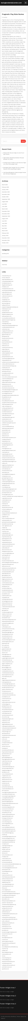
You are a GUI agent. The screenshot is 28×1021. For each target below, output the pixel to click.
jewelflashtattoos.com (7, 332)
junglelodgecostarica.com (8, 658)
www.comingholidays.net (8, 553)
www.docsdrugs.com (7, 821)
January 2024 (5, 235)
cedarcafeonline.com (7, 292)
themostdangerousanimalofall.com (10, 562)
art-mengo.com (5, 647)
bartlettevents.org (6, 371)
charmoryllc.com (6, 557)
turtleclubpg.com (6, 704)
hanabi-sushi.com (6, 849)
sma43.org (4, 834)
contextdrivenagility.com (8, 623)
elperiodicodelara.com (7, 279)
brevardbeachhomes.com (8, 400)
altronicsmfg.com (6, 303)
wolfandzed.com (6, 851)
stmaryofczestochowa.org (8, 628)
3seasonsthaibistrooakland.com (9, 513)
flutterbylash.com (6, 924)
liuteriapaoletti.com (6, 682)
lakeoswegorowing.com (7, 941)
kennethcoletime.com (7, 636)
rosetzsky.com (5, 608)
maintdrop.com (5, 343)
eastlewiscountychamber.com (9, 568)
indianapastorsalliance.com (8, 726)
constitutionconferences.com (9, 735)
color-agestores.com (7, 525)
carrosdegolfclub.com (7, 393)
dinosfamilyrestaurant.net (8, 388)
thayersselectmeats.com (8, 752)
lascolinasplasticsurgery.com (9, 831)
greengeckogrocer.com (7, 478)
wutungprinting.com (6, 669)
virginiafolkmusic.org (7, 498)
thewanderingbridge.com (8, 632)
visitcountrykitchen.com (7, 661)
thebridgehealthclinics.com (8, 759)
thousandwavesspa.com (7, 709)
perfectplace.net (6, 511)
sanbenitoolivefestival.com (8, 544)
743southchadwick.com (7, 404)
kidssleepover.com (6, 308)
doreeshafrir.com (6, 617)
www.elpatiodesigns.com (8, 884)
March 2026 (5, 184)
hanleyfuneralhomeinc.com (8, 457)
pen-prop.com (5, 790)
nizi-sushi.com (5, 645)
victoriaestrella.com (6, 707)
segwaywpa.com (6, 755)
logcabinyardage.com (7, 770)
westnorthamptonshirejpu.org (9, 365)
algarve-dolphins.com (7, 663)
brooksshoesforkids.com (8, 750)
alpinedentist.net (6, 351)
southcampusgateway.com (8, 358)
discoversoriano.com (7, 549)
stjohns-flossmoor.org (7, 689)
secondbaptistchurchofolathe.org (10, 946)
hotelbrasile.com (6, 367)
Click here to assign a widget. (7, 991)
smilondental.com (6, 468)
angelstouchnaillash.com (8, 465)
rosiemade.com (5, 452)
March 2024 (5, 230)
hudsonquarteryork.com (7, 886)
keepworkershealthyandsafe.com (10, 325)
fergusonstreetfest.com (7, 906)
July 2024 (4, 221)
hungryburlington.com (7, 638)
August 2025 (5, 201)
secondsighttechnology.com (8, 474)
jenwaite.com (5, 930)
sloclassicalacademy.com (8, 571)
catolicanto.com (6, 505)
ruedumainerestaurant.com (8, 606)
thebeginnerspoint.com (7, 551)
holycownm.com (6, 700)
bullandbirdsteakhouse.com (8, 829)
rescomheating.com (6, 957)
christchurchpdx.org (6, 588)
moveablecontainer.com (7, 373)
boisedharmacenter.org (7, 524)
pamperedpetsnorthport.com (9, 450)
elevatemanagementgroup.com (9, 932)
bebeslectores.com (6, 384)
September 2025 (6, 199)
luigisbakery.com (6, 847)
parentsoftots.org (6, 764)
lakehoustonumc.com (7, 779)
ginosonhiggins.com (6, 667)
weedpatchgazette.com (7, 444)
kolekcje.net (5, 503)
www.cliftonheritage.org (7, 832)
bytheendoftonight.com (7, 535)
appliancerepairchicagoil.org (8, 319)
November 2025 (6, 194)
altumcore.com (5, 744)
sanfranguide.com (6, 555)
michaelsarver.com (6, 476)
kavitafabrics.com (6, 696)
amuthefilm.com (6, 593)
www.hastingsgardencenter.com (9, 867)
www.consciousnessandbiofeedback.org (11, 864)
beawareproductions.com (8, 621)
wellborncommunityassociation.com (10, 362)
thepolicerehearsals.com (8, 564)
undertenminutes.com (7, 296)
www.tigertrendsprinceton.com (9, 792)
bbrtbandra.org (5, 336)
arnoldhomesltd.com (7, 411)
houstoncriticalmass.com (8, 560)
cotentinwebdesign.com (7, 378)
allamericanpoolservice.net (8, 490)
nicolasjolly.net (5, 597)
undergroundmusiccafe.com (8, 965)
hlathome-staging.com (7, 479)
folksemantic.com (6, 432)
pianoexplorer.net (6, 869)
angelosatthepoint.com (7, 724)
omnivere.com (5, 297)
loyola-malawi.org (6, 529)
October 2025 (5, 196)
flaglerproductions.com (7, 579)
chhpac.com (5, 950)
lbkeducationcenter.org (7, 507)
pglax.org (4, 678)
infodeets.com (5, 286)
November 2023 (6, 240)
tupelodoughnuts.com (7, 454)
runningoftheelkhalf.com (8, 797)
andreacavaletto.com (7, 520)
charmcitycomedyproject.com (9, 619)
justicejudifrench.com (7, 630)
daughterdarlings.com (7, 285)
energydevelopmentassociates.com (10, 395)
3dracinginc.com (6, 558)
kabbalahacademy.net (7, 467)
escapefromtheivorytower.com (9, 402)
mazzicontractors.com (7, 875)
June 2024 (4, 223)
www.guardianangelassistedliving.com (11, 893)
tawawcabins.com (6, 430)
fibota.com (4, 888)
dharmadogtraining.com (7, 952)
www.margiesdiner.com (7, 823)
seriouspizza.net (6, 740)
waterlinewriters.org (7, 761)
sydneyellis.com (6, 485)
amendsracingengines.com (8, 807)
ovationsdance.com (6, 500)
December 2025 (6, 192)
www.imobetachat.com (7, 774)
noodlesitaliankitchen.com (8, 327)
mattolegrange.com (6, 656)
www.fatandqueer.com (7, 810)
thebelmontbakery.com (7, 314)
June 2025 (4, 206)
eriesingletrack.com (6, 448)
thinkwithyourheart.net (7, 421)
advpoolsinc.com (6, 722)
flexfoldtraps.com (6, 805)
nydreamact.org (5, 329)
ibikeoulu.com (5, 625)
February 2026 (5, 187)
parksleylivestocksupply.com (9, 522)
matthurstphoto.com (7, 910)
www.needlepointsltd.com (8, 827)
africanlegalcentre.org (7, 601)
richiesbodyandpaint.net (7, 281)
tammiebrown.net (6, 650)
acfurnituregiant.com (7, 294)
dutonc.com (5, 652)
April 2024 (4, 228)
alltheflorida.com (6, 911)
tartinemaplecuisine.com (8, 641)
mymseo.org (5, 948)
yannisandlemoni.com (7, 443)
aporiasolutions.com (7, 753)
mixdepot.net (5, 856)
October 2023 (5, 242)
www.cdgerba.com (6, 889)
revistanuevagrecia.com (7, 612)
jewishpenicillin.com (7, 492)
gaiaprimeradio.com (6, 649)
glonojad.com (5, 610)
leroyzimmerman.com (7, 933)
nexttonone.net (5, 783)
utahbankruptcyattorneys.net (9, 422)
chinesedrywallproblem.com (8, 685)
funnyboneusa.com (6, 691)
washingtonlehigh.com (7, 845)
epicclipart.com (5, 340)
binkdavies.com (5, 586)
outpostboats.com (6, 533)
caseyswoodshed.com (7, 729)
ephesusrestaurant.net (7, 878)
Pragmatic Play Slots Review (13, 14)
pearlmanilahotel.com (7, 342)
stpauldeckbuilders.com (7, 816)
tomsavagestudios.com (7, 494)
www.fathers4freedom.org (8, 794)
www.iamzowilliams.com (8, 866)
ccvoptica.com (5, 843)
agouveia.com (5, 945)
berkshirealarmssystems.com (9, 437)
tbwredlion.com (5, 899)
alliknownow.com (6, 566)
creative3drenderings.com (8, 766)
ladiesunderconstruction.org (8, 382)
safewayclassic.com (6, 316)
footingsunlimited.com (7, 818)
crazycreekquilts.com (7, 584)
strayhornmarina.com (7, 577)
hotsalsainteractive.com (7, 288)
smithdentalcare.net (7, 963)
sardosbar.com (5, 433)
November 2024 (6, 213)
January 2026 (5, 189)
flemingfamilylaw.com (7, 937)
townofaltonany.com (7, 676)
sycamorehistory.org (7, 860)
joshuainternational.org (7, 786)
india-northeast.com (7, 406)
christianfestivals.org (7, 660)
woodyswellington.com (7, 880)
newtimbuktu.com (6, 301)
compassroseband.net (7, 742)
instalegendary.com (6, 323)
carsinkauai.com (6, 915)
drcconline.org (5, 717)
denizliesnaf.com (6, 733)
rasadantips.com (6, 299)
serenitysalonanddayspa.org (8, 290)
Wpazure (23, 1016)
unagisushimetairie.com (7, 330)
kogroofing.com (5, 349)
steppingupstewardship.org (8, 842)
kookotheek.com (6, 354)
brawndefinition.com (7, 581)
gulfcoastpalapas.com (7, 757)
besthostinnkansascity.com (8, 961)
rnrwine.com (5, 939)
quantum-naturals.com (7, 902)
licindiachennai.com (6, 283)
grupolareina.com (6, 375)
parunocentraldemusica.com (8, 891)
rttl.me (3, 956)
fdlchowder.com (6, 825)
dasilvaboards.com (6, 573)
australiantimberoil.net (7, 386)
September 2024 (6, 216)
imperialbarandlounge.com (8, 417)
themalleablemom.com (7, 634)
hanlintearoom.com (6, 926)
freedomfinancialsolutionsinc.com (10, 803)
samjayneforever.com (7, 908)
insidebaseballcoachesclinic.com (9, 913)
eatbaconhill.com (6, 305)
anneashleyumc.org (6, 812)
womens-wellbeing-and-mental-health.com (12, 496)
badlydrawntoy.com (6, 777)
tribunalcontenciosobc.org (8, 569)
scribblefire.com (6, 514)
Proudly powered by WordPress (8, 1016)
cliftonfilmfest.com (6, 415)
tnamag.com (5, 748)
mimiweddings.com (6, 959)
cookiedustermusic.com (7, 693)
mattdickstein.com (6, 775)
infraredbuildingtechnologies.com (10, 389)
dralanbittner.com (6, 441)
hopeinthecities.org (6, 536)
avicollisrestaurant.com (7, 715)
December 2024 (6, 211)
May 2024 (4, 225)
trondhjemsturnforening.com (9, 895)
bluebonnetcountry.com (7, 338)
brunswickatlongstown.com (8, 639)
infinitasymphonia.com (7, 599)
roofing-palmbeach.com (7, 408)
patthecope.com (6, 737)
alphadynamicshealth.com (8, 922)
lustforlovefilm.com (6, 595)
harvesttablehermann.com (8, 391)
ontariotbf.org (5, 321)
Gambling (5, 17)
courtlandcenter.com (7, 711)
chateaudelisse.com (6, 360)
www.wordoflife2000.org (8, 426)
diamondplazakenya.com (8, 897)
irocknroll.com (5, 424)
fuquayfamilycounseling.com (8, 943)
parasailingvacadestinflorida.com (9, 919)
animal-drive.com (6, 746)
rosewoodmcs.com (6, 858)
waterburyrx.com (6, 720)
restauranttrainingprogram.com (9, 489)
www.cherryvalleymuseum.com (9, 376)
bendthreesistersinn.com (8, 687)
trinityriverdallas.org (7, 509)
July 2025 (4, 204)
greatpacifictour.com (7, 706)
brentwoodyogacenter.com (8, 838)
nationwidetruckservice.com (8, 702)
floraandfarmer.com (6, 397)
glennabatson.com (6, 575)
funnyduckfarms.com (7, 928)
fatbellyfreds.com (6, 882)
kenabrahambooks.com (7, 590)
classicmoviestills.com (7, 546)
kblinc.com (4, 446)
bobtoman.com (5, 345)
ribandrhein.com (6, 502)
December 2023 (6, 238)
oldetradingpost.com (7, 380)
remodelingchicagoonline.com (9, 836)
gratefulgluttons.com (7, 538)
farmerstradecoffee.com (8, 768)
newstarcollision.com (7, 470)
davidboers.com (5, 772)
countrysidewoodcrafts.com (8, 318)
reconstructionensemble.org (8, 695)
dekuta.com (5, 853)
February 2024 (5, 233)
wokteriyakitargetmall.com (8, 481)
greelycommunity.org (7, 604)
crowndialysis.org (6, 487)
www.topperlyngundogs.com (8, 796)
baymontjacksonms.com (7, 674)
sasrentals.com (5, 472)
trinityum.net (5, 873)
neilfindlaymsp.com (6, 713)
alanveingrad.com (6, 665)
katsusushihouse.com (7, 603)
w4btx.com (4, 463)
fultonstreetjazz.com (7, 369)
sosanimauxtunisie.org (7, 347)
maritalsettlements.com (7, 671)
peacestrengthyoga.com (7, 801)
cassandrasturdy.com (7, 542)
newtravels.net (5, 310)
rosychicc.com (5, 531)
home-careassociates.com (8, 518)
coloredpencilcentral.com (8, 413)
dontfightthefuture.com (7, 410)
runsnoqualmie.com (6, 820)
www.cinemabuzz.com (7, 854)
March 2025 (5, 209)
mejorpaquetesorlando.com (8, 459)
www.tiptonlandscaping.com (8, 840)
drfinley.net (4, 935)
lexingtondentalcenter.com (11, 3)
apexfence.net (5, 968)
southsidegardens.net (7, 871)
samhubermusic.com (7, 967)
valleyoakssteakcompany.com (9, 728)
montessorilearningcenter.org (9, 904)
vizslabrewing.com (6, 439)
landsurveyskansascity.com (8, 814)
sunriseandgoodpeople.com (8, 683)
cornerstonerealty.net (7, 862)
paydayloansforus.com (7, 312)
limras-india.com (6, 277)
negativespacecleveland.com (9, 680)
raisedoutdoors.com (6, 419)
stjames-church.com (7, 614)
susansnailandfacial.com (7, 788)
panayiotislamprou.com (7, 356)
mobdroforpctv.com (6, 540)
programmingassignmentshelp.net (10, 307)
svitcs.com (4, 739)
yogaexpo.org (5, 516)
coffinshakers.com (6, 627)
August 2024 (5, 218)
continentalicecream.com (8, 582)
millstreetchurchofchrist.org (8, 917)
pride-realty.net (5, 921)
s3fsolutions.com (6, 399)
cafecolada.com (5, 547)
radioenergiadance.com (7, 353)
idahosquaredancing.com (8, 428)
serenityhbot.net (6, 785)
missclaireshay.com (6, 275)
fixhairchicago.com (6, 731)
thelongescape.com (6, 654)
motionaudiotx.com (6, 954)
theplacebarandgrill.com (7, 718)
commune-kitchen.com (7, 592)
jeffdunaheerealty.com (7, 799)
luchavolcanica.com (6, 698)
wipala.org (4, 527)
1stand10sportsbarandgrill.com (9, 461)
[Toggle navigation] (25, 3)
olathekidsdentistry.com (7, 456)
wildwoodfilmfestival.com (8, 364)
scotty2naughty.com (6, 615)
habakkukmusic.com (7, 781)
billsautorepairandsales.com (8, 900)
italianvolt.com (5, 435)
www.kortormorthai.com (8, 808)
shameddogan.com (6, 763)
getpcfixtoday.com (6, 334)
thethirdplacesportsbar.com (8, 877)
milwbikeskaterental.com (8, 672)
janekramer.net (5, 643)
